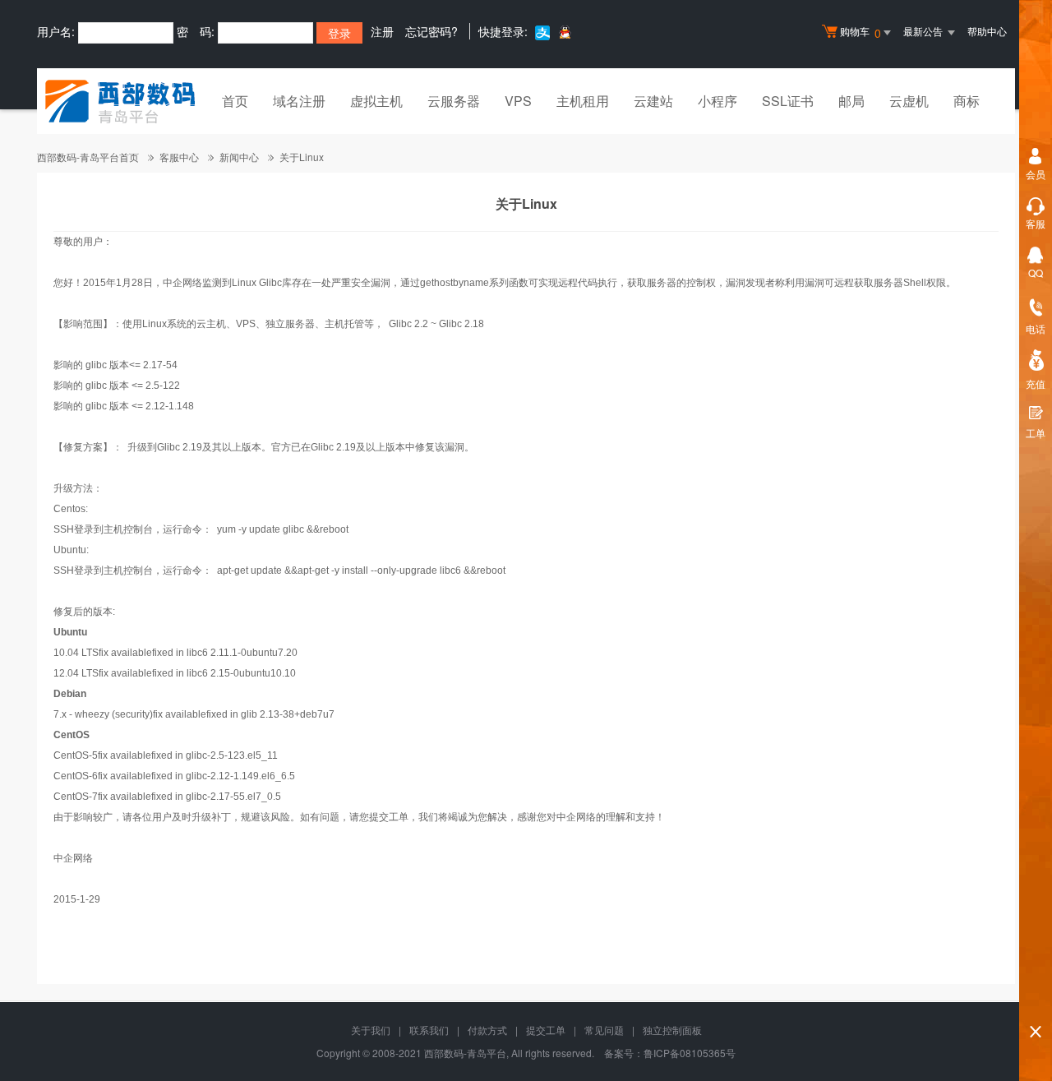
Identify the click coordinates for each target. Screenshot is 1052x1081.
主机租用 (582, 100)
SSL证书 (788, 100)
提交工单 (545, 1030)
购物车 (860, 32)
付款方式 (487, 1030)
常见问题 (604, 1030)
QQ (1035, 272)
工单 (1035, 433)
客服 (1035, 223)
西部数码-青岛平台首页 (88, 157)
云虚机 (909, 100)
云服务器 (453, 100)
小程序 (717, 100)
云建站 (653, 100)
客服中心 (179, 157)
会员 (1035, 174)
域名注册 (299, 100)
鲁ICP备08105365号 (690, 1053)
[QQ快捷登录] (564, 32)
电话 (1035, 328)
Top (1035, 1003)
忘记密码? (431, 31)
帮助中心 (987, 31)
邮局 (851, 100)
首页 (235, 100)
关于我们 (370, 1030)
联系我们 (429, 1030)
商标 (966, 100)
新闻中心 (239, 157)
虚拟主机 (376, 100)
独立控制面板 (672, 1030)
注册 (382, 31)
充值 (1035, 383)
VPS (518, 100)
